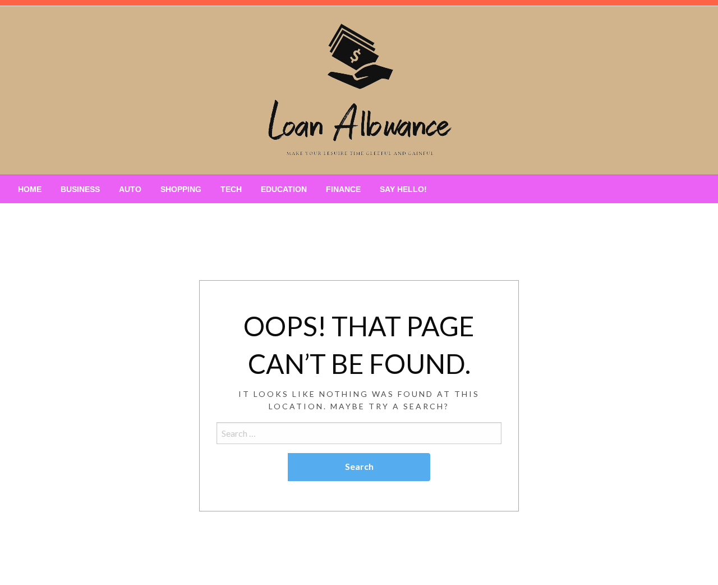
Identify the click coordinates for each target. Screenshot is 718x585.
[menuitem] (29, 189)
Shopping (180, 189)
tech (231, 189)
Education (284, 189)
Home (30, 189)
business (80, 189)
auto (130, 189)
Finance (343, 189)
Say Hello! (403, 189)
